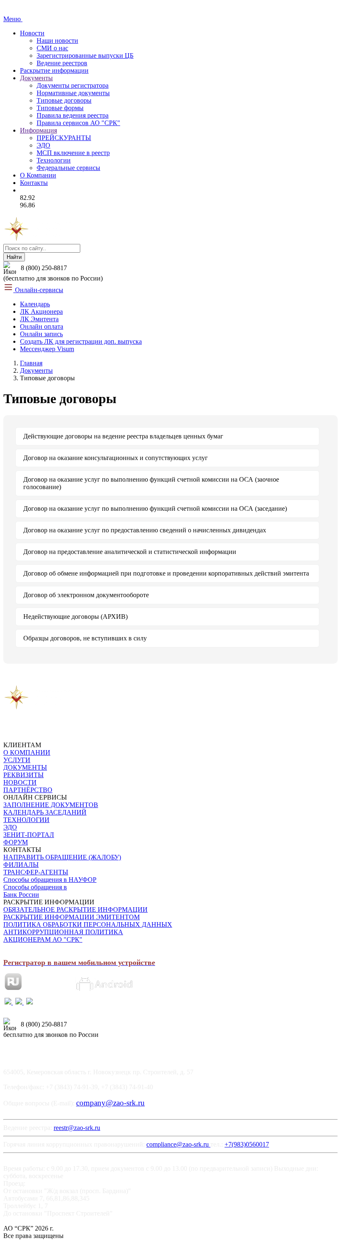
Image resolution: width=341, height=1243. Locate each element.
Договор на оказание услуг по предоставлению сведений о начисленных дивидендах (144, 530)
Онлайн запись (41, 333)
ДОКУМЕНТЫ (25, 767)
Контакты (34, 182)
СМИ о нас (52, 48)
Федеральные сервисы (68, 167)
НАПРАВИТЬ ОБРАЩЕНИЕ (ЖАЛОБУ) (62, 857)
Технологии (54, 160)
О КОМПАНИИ (26, 752)
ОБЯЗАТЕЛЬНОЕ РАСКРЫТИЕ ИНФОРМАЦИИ (75, 909)
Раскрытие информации (54, 70)
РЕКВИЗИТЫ (23, 774)
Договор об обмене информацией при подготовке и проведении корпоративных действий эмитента (166, 573)
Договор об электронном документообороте (86, 594)
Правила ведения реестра (73, 115)
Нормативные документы (73, 92)
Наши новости (57, 40)
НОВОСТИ (20, 782)
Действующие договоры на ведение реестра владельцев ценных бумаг (123, 436)
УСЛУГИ (16, 759)
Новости (32, 33)
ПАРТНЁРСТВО (27, 789)
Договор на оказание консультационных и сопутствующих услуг (115, 457)
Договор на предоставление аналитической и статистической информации (129, 551)
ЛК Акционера (41, 311)
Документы (36, 77)
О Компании (38, 175)
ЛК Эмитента (39, 318)
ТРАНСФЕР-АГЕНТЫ (35, 872)
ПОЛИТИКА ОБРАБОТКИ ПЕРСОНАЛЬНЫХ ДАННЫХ (87, 924)
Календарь (35, 304)
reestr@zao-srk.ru (77, 1127)
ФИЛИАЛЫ (21, 864)
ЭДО (43, 145)
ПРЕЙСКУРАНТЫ (64, 137)
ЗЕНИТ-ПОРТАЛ (28, 834)
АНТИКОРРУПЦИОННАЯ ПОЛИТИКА (63, 931)
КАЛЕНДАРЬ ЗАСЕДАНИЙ (44, 812)
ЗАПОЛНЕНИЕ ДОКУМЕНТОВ (50, 804)
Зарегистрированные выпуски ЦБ (85, 55)
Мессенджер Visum (47, 348)
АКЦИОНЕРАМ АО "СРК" (42, 939)
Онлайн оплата (41, 326)
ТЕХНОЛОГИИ (26, 819)
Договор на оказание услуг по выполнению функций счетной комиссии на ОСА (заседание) (155, 508)
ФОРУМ (15, 842)
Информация (38, 130)
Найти (14, 257)
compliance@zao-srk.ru (178, 1144)
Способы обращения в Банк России (35, 891)
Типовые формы (60, 107)
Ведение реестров (62, 62)
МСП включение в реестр (73, 152)
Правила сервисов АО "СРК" (78, 122)
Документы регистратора (73, 85)
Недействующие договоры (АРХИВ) (75, 616)
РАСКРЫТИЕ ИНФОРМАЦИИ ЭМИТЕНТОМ (71, 917)
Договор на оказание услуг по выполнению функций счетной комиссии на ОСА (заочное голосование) (151, 483)
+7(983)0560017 (247, 1144)
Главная (31, 363)
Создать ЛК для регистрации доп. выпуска (81, 341)
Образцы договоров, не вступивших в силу (85, 638)
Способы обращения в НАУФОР (49, 879)
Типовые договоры (64, 100)
